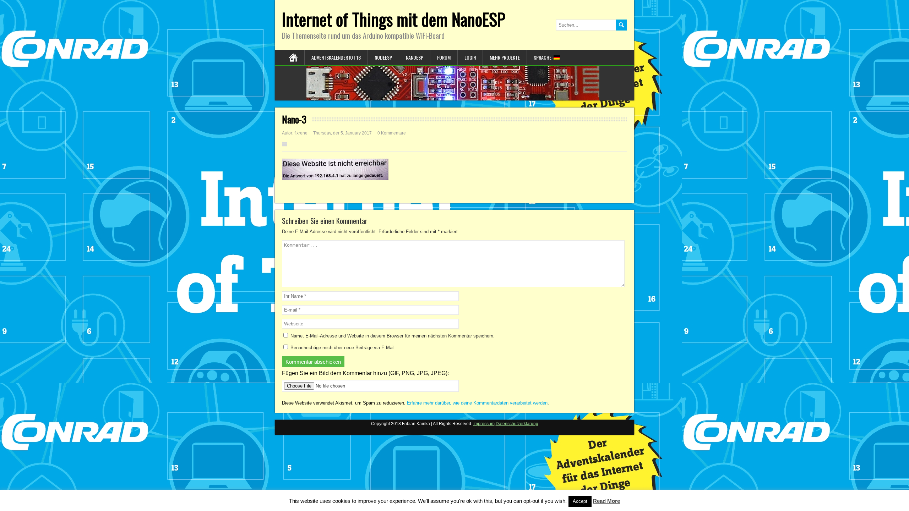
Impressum (484, 423)
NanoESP (414, 57)
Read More (606, 501)
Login (470, 57)
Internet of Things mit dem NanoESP (393, 19)
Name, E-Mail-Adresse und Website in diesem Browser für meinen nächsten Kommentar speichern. (392, 336)
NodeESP (383, 57)
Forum (444, 57)
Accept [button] (580, 501)
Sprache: (544, 57)
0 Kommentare (391, 133)
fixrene (300, 133)
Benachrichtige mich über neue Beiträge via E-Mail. (343, 347)
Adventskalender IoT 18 (336, 57)
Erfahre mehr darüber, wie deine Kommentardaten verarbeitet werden (477, 403)
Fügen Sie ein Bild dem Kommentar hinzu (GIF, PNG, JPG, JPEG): (365, 373)
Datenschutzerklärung (517, 423)
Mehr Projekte (505, 57)
